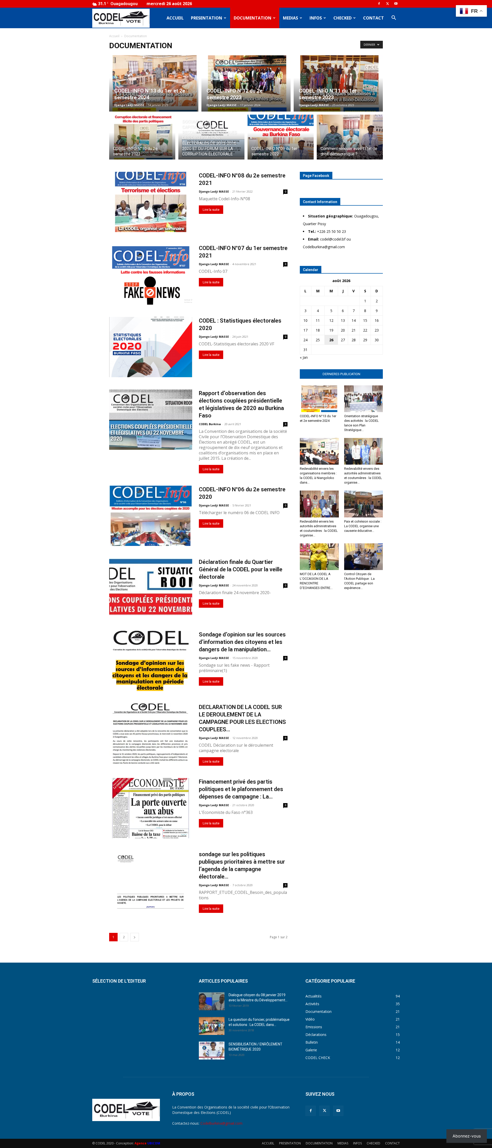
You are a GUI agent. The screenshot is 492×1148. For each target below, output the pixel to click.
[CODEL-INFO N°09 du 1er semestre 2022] (281, 140)
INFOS (316, 18)
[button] (393, 18)
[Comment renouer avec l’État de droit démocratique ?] (350, 140)
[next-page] (134, 937)
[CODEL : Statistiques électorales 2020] (150, 347)
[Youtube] (396, 3)
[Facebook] (379, 3)
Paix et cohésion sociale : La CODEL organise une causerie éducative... (362, 526)
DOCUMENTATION (252, 18)
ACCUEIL (175, 18)
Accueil (114, 36)
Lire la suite (211, 210)
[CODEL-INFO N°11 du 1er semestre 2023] (338, 83)
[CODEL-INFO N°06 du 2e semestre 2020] (150, 516)
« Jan (304, 357)
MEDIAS (290, 18)
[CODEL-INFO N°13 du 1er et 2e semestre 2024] (153, 83)
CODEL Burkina (210, 424)
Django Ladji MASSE (129, 105)
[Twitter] (387, 3)
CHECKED (342, 18)
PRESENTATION (206, 18)
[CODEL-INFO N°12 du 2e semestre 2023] (246, 83)
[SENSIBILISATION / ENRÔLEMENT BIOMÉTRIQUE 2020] (211, 1051)
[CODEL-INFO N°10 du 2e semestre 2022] (142, 140)
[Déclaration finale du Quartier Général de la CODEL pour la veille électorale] (150, 587)
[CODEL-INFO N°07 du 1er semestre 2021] (150, 274)
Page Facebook (316, 176)
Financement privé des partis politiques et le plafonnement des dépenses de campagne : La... (241, 789)
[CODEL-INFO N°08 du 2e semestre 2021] (150, 202)
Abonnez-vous (467, 1136)
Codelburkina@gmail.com (221, 1123)
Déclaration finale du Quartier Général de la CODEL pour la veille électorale (240, 569)
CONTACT (373, 18)
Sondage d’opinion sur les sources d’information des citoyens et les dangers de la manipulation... (242, 642)
